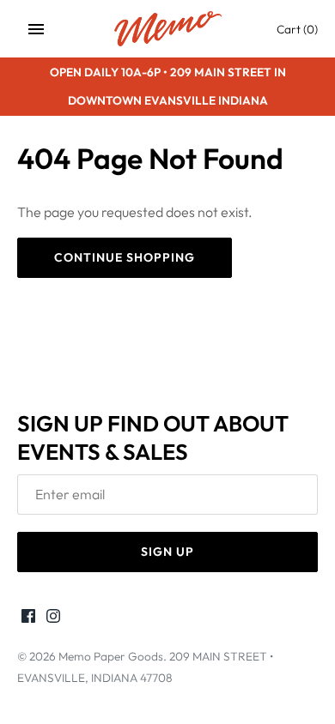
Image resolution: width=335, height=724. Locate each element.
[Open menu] (36, 29)
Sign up (167, 551)
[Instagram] (53, 618)
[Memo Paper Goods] (168, 28)
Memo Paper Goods (110, 656)
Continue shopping (124, 257)
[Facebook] (28, 618)
